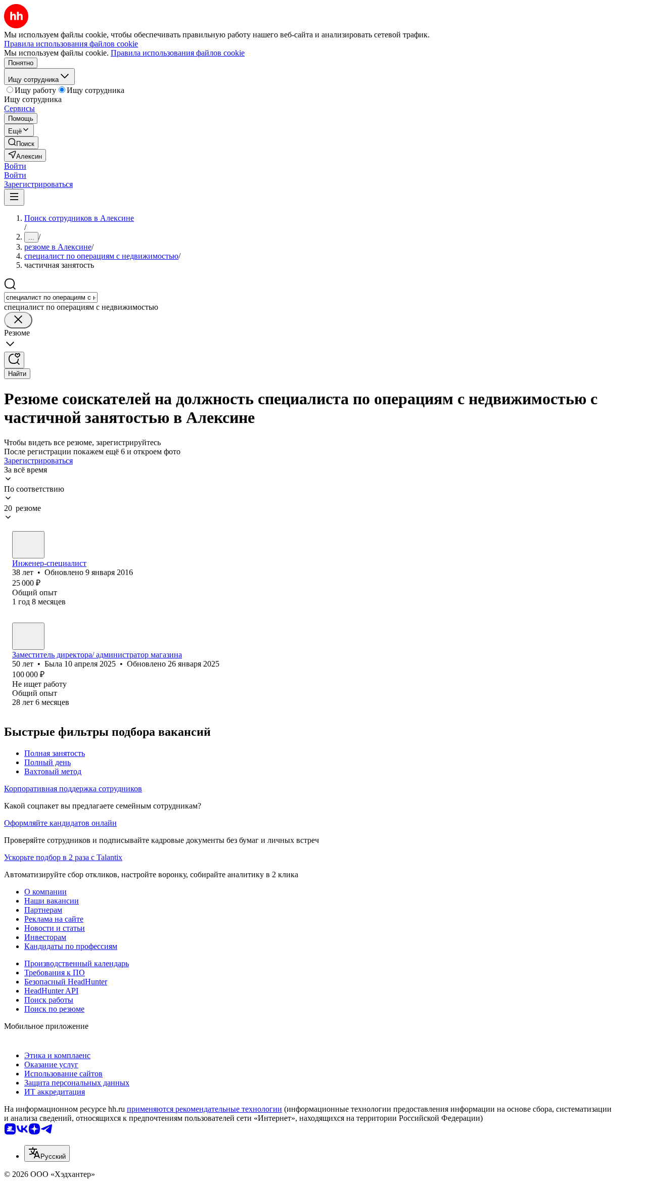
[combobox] (51, 297)
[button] (15, 166)
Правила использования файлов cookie (178, 53)
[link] (21, 142)
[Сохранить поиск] (14, 360)
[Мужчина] (28, 544)
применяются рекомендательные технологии (204, 1109)
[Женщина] (28, 636)
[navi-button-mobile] (14, 197)
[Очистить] (18, 320)
